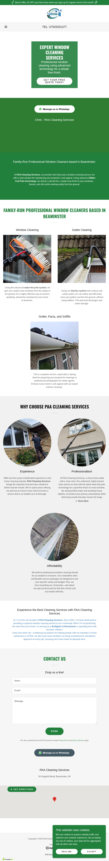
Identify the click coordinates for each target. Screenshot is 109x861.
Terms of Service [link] (78, 740)
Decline (67, 851)
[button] (6, 26)
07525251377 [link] (58, 27)
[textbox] (54, 680)
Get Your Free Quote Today (54, 81)
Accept (91, 851)
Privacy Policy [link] (63, 740)
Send (54, 731)
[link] (54, 13)
